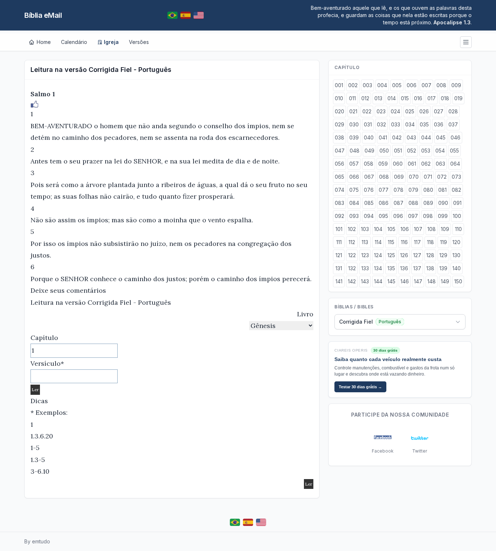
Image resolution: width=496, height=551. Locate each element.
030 (354, 124)
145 (391, 281)
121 (339, 255)
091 (457, 203)
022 (366, 111)
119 (443, 242)
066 (354, 177)
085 (369, 203)
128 (430, 255)
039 (354, 137)
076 (369, 190)
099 (443, 216)
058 (368, 164)
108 (431, 229)
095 (383, 216)
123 (365, 255)
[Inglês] (199, 15)
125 (391, 255)
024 (395, 111)
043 (411, 137)
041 (383, 137)
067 (369, 177)
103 (365, 229)
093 (354, 216)
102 (352, 229)
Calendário (74, 42)
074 (339, 190)
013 (378, 98)
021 (353, 111)
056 (339, 164)
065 (339, 177)
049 (369, 150)
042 (397, 137)
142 (352, 281)
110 (458, 229)
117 (417, 242)
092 (339, 216)
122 (352, 255)
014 (391, 98)
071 (428, 177)
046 (455, 137)
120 (456, 242)
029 (339, 124)
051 (398, 150)
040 (369, 137)
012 (365, 98)
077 (384, 190)
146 (405, 281)
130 (456, 255)
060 (398, 164)
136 (404, 268)
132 (352, 268)
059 (383, 164)
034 (410, 124)
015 (405, 98)
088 (413, 203)
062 (426, 164)
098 (428, 216)
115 (391, 242)
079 (413, 190)
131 (339, 268)
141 (339, 281)
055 (454, 150)
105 (391, 229)
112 (352, 242)
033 (395, 124)
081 (442, 190)
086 (384, 203)
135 (391, 268)
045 (441, 137)
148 (431, 281)
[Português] (172, 15)
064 (455, 164)
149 (445, 281)
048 (354, 150)
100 (457, 216)
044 (426, 137)
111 (339, 242)
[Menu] (466, 42)
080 (428, 190)
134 (378, 268)
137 (417, 268)
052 (411, 150)
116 (404, 242)
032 (381, 124)
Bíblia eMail (43, 15)
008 (441, 85)
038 (339, 137)
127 (417, 255)
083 (339, 203)
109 (445, 229)
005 (397, 85)
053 (425, 150)
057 (354, 164)
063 (440, 164)
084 (354, 203)
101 (339, 229)
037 (453, 124)
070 (414, 177)
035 (424, 124)
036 (438, 124)
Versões (139, 42)
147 (418, 281)
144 (378, 281)
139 (443, 268)
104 (378, 229)
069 (399, 177)
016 (418, 98)
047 (340, 150)
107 (418, 229)
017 (431, 98)
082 (456, 190)
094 (369, 216)
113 (365, 242)
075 (354, 190)
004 (382, 85)
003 (367, 85)
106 (405, 229)
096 (398, 216)
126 (404, 255)
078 (398, 190)
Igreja (111, 42)
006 (411, 85)
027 (438, 111)
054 (440, 150)
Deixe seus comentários (68, 290)
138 (430, 268)
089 (428, 203)
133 (365, 268)
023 (381, 111)
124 (378, 255)
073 (456, 177)
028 (453, 111)
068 (384, 177)
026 (424, 111)
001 (339, 85)
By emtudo (37, 541)
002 (353, 85)
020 (339, 111)
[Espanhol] (185, 15)
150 (458, 281)
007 (426, 85)
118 (430, 242)
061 (412, 164)
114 (378, 242)
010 (339, 98)
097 (413, 216)
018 (445, 98)
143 (365, 281)
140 (456, 268)
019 (458, 98)
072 (442, 177)
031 (368, 124)
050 (384, 150)
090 (443, 203)
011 (352, 98)
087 (398, 203)
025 (409, 111)
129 (443, 255)
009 (456, 85)
